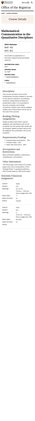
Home (3, 13)
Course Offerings (11, 13)
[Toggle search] (32, 2)
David (11, 77)
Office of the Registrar (16, 7)
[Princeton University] (7, 3)
